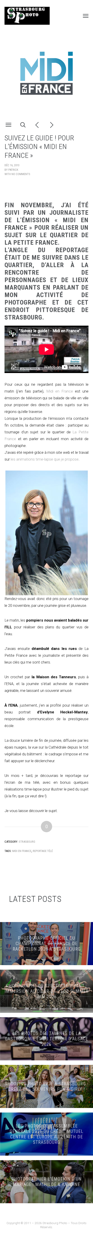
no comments (21, 174)
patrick (13, 169)
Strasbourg (27, 841)
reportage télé (43, 851)
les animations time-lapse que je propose (45, 459)
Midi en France (59, 391)
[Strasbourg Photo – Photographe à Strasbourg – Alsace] (27, 16)
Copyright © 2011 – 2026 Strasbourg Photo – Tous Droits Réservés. (46, 1225)
